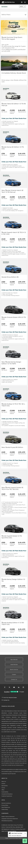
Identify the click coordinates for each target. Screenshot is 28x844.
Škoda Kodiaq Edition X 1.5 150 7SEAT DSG (13, 623)
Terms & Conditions (6, 803)
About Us (3, 781)
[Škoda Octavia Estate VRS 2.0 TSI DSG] (14, 307)
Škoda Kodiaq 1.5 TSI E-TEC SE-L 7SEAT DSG (13, 405)
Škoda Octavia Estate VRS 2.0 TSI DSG (14, 318)
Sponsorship (4, 785)
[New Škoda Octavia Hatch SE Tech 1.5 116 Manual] (14, 180)
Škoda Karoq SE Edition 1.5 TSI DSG (13, 148)
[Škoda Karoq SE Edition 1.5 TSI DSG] (14, 137)
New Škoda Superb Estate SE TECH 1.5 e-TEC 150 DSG (12, 488)
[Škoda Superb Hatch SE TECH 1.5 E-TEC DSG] (14, 222)
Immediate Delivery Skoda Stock (14, 73)
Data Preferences (5, 807)
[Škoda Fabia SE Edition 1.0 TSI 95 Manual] (14, 93)
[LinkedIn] (18, 687)
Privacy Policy (4, 805)
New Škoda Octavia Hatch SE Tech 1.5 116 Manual (12, 191)
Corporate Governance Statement (9, 818)
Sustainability (4, 791)
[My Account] (21, 2)
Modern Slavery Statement (7, 816)
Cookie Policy (4, 809)
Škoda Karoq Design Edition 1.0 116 (13, 580)
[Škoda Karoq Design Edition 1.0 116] (14, 569)
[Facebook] (4, 687)
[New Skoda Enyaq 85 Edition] (14, 437)
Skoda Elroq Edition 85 (10, 277)
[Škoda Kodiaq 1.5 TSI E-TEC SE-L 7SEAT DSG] (14, 394)
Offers (2, 789)
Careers (3, 783)
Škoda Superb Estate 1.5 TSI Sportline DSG (12, 537)
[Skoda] (4, 7)
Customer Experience (6, 796)
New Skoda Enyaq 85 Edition (12, 447)
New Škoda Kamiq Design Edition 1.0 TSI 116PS (11, 363)
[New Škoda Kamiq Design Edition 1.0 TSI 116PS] (14, 352)
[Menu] (25, 2)
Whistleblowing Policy (6, 820)
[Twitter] (9, 687)
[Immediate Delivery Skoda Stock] (14, 63)
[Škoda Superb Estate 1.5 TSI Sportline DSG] (14, 526)
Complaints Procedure (6, 794)
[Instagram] (23, 687)
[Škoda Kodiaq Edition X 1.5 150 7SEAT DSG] (14, 612)
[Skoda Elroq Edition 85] (14, 267)
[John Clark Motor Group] (8, 2)
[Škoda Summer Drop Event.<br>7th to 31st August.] (14, 27)
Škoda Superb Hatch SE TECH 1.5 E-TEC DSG (14, 233)
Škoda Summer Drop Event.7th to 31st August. (12, 38)
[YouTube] (14, 687)
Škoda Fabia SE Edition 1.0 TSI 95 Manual (14, 104)
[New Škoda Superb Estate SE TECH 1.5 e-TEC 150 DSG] (14, 477)
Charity (3, 787)
